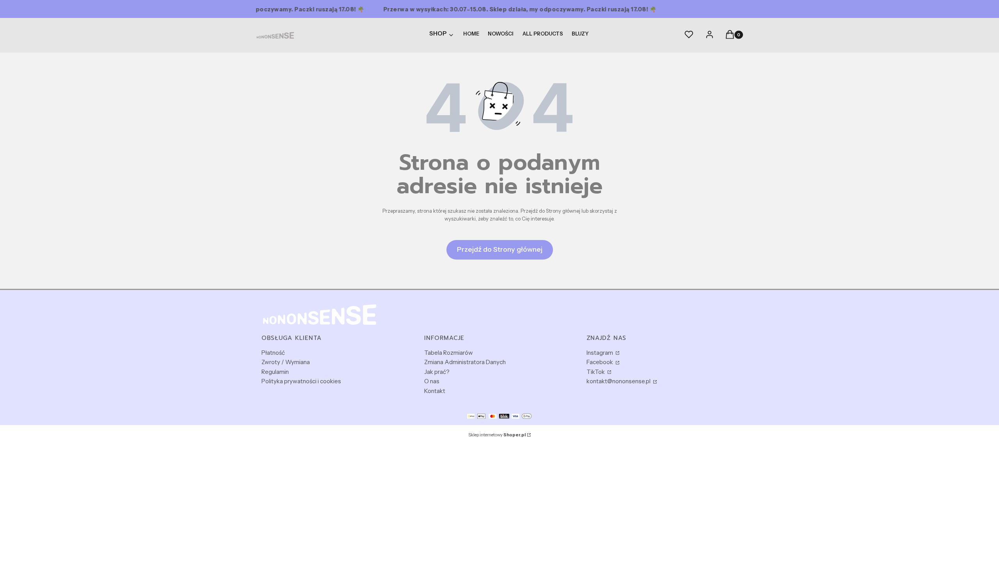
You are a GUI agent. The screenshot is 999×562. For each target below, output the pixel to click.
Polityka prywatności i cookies (301, 381)
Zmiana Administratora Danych (465, 362)
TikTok (596, 371)
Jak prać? (437, 371)
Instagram (600, 352)
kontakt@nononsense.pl (619, 381)
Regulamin (275, 371)
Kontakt (434, 391)
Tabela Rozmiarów (448, 352)
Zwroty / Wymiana (285, 362)
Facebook (600, 362)
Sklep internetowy (497, 435)
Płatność (273, 352)
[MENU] (442, 35)
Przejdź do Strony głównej (499, 249)
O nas (431, 381)
